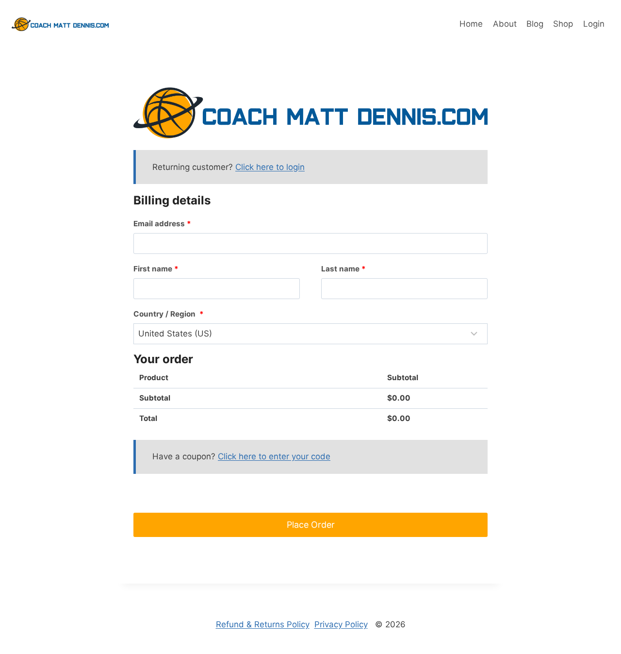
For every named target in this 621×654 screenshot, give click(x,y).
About (505, 24)
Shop (563, 24)
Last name (343, 268)
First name (156, 268)
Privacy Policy (341, 624)
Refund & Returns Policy (263, 624)
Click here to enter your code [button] (274, 456)
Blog (534, 24)
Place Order (311, 525)
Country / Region (168, 314)
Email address (162, 223)
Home (471, 24)
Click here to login (270, 167)
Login (594, 24)
